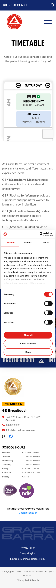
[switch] (48, 303)
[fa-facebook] (11, 436)
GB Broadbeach (15, 5)
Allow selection (28, 343)
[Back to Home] (14, 21)
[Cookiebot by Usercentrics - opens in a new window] (40, 234)
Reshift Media (31, 580)
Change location (28, 512)
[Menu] (49, 21)
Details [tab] (28, 242)
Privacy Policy (27, 547)
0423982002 (13, 424)
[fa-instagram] (3, 436)
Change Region (27, 553)
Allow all (28, 335)
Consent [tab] (10, 242)
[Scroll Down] (52, 5)
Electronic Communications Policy (27, 558)
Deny (28, 352)
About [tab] (46, 242)
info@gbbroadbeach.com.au (20, 430)
